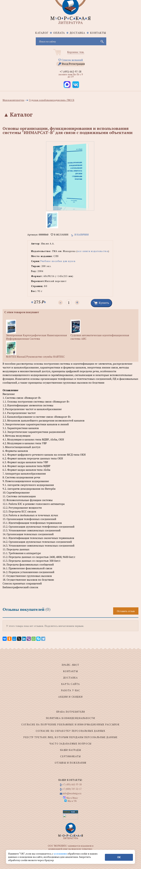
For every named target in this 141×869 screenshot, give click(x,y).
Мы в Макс (72, 797)
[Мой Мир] (14, 639)
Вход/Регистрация (73, 63)
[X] (19, 639)
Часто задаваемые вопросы (70, 743)
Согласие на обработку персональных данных (70, 730)
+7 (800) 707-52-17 (72, 788)
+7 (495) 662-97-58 (70, 71)
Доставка (77, 32)
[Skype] (38, 639)
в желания (60, 234)
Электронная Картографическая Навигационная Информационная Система (36, 336)
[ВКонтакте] (5, 639)
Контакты (98, 32)
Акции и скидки (70, 696)
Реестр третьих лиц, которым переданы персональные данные (70, 737)
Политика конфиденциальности (70, 718)
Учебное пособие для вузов (58, 261)
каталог (41, 32)
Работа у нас (70, 690)
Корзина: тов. (75, 52)
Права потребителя (70, 711)
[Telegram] (43, 639)
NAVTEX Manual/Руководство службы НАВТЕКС (35, 356)
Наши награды (70, 750)
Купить (104, 303)
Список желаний (72, 60)
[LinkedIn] (24, 639)
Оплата (59, 32)
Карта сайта (70, 684)
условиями (60, 853)
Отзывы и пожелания (70, 762)
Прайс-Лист (70, 664)
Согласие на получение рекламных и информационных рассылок (70, 724)
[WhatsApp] (33, 639)
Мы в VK (72, 801)
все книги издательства (92, 251)
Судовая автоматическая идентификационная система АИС (99, 336)
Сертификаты (70, 756)
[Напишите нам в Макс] (67, 84)
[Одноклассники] (9, 639)
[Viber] (29, 639)
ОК (119, 857)
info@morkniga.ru (72, 793)
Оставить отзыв (126, 611)
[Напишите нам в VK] (75, 84)
